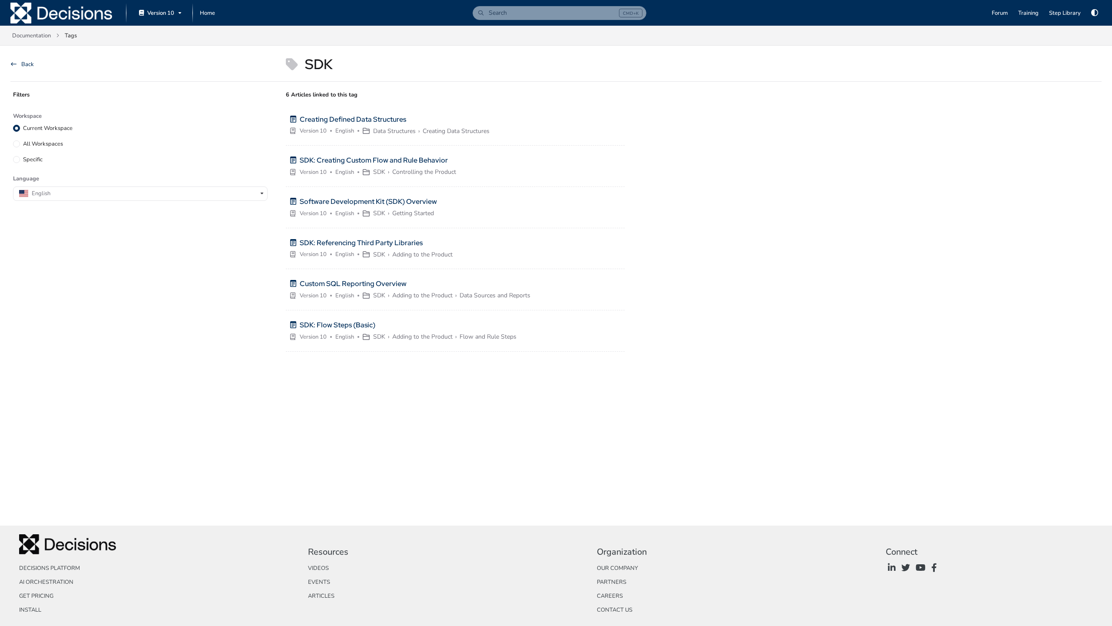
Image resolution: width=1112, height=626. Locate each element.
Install (30, 610)
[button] (559, 13)
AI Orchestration (46, 582)
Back (27, 64)
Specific (33, 159)
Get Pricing (36, 596)
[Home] (61, 13)
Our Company (617, 568)
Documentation (31, 36)
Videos (318, 568)
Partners (611, 582)
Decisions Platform (49, 568)
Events (319, 582)
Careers (610, 596)
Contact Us (614, 610)
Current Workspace (48, 128)
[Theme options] (1095, 13)
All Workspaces (43, 144)
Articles (321, 596)
